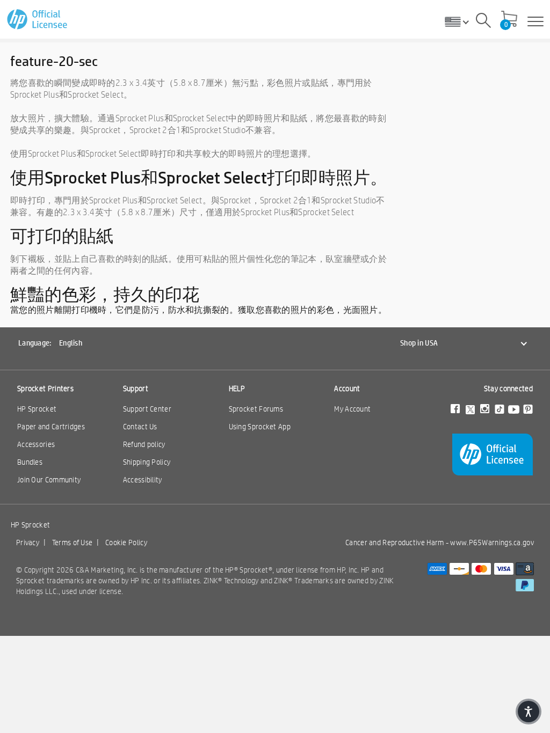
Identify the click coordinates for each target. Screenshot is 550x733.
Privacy (27, 542)
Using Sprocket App (260, 426)
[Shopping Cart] (509, 20)
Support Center (147, 409)
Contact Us (140, 426)
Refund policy (144, 444)
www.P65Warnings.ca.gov (492, 542)
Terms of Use (72, 542)
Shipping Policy (147, 462)
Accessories (36, 444)
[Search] (483, 22)
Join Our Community (49, 480)
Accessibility (142, 480)
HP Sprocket (36, 409)
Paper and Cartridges (51, 426)
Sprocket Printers (45, 388)
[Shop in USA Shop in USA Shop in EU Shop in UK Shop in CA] (461, 21)
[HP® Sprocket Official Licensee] (38, 19)
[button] (528, 711)
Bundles (29, 462)
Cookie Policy (126, 542)
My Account (352, 409)
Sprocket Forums (256, 409)
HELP (237, 388)
